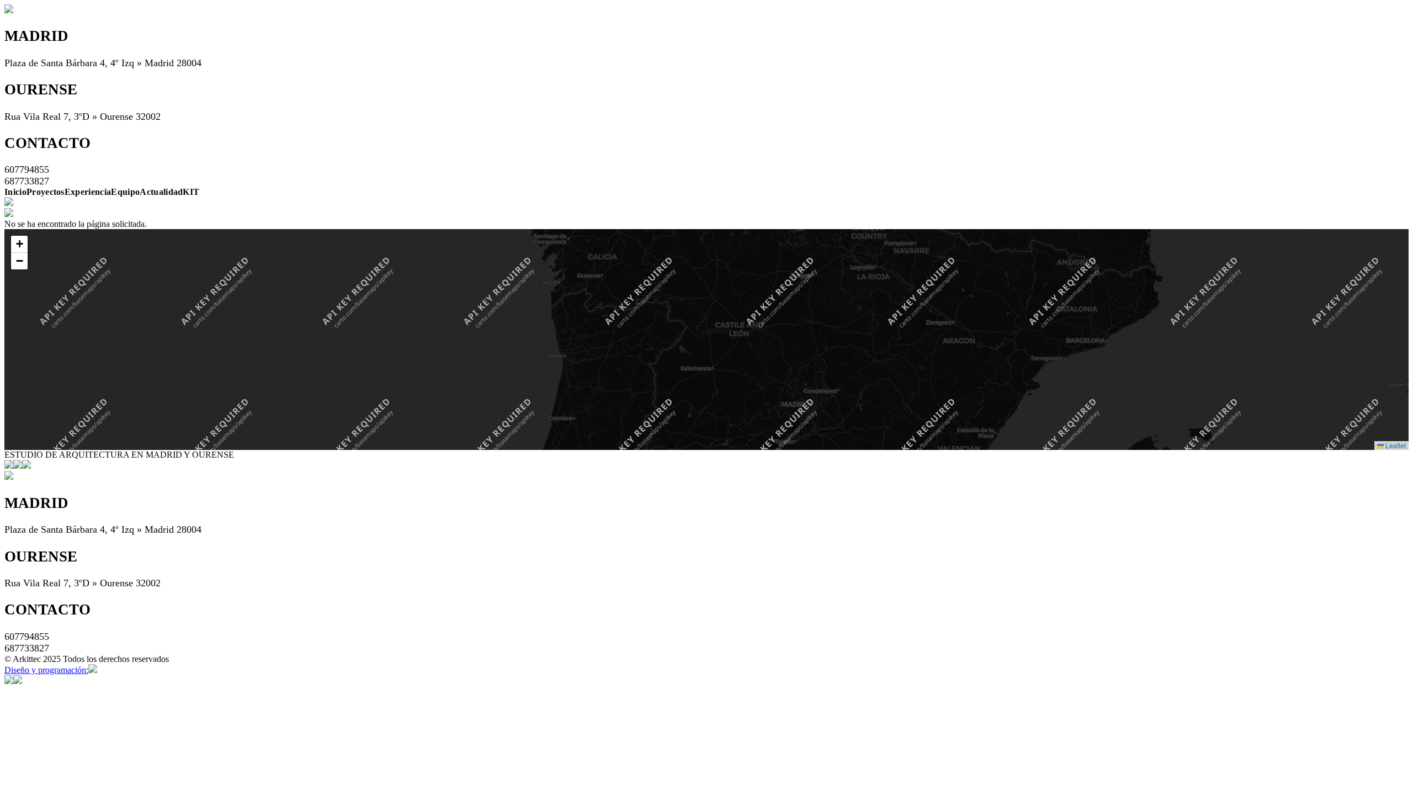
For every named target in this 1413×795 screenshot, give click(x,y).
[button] (812, 404)
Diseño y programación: (46, 670)
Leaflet (1395, 445)
